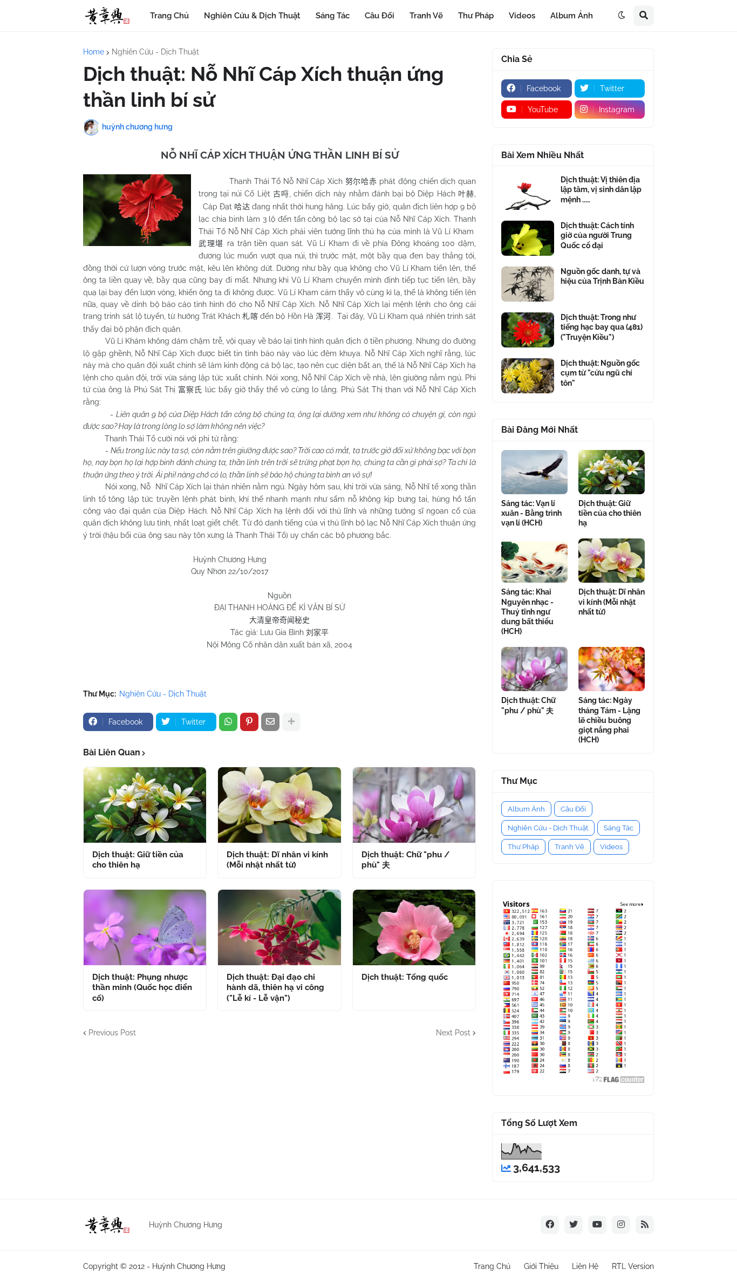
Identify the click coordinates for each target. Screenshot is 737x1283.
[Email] (270, 722)
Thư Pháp (523, 847)
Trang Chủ (492, 1266)
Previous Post (112, 1032)
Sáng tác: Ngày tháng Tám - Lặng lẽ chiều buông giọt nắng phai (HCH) (609, 720)
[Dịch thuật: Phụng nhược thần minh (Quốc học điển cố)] (145, 927)
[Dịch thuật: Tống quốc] (414, 927)
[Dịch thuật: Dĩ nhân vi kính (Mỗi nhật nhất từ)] (279, 805)
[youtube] (597, 1225)
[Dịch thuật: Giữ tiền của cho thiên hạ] (145, 805)
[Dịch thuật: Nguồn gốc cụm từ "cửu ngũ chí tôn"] (527, 375)
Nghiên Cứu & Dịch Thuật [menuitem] (252, 16)
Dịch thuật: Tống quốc (404, 977)
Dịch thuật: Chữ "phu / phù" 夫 (405, 860)
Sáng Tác (618, 828)
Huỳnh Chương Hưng (189, 1266)
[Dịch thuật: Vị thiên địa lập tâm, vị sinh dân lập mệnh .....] (527, 192)
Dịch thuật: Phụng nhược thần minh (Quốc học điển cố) (142, 987)
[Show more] (291, 722)
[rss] (645, 1225)
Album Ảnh (526, 809)
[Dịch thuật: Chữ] (414, 805)
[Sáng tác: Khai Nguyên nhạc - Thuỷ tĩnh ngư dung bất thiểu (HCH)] (534, 560)
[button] (621, 15)
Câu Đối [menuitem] (379, 16)
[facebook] (550, 1225)
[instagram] (621, 1225)
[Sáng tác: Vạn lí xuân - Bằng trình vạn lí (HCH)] (534, 472)
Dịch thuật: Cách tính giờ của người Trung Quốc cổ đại (597, 235)
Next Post (453, 1032)
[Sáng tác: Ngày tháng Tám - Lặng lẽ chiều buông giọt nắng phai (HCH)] (611, 669)
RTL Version (633, 1266)
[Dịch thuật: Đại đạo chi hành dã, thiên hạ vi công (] (279, 927)
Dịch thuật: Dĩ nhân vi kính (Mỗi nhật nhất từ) (277, 860)
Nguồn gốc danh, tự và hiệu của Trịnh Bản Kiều (602, 276)
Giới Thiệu (541, 1266)
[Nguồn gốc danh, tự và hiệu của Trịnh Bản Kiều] (527, 284)
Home (93, 52)
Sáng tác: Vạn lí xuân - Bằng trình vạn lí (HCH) (531, 513)
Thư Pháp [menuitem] (476, 16)
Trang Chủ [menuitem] (169, 16)
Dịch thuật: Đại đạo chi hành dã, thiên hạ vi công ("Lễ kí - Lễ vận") (275, 987)
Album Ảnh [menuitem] (571, 16)
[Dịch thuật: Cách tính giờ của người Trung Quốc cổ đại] (527, 238)
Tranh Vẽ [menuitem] (426, 16)
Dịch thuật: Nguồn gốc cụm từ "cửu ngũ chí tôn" (600, 373)
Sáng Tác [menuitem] (333, 16)
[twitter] (573, 1225)
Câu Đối (573, 809)
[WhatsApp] (228, 722)
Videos (611, 847)
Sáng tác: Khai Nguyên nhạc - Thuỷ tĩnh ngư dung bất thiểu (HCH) (527, 612)
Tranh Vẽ (569, 847)
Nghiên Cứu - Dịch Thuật (155, 52)
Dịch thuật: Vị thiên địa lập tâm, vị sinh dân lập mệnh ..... (601, 189)
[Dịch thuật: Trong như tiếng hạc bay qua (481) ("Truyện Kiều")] (527, 329)
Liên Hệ (585, 1266)
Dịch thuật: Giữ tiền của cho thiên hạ (137, 860)
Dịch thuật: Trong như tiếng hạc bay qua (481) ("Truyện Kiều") (602, 327)
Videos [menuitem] (522, 16)
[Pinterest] (249, 722)
